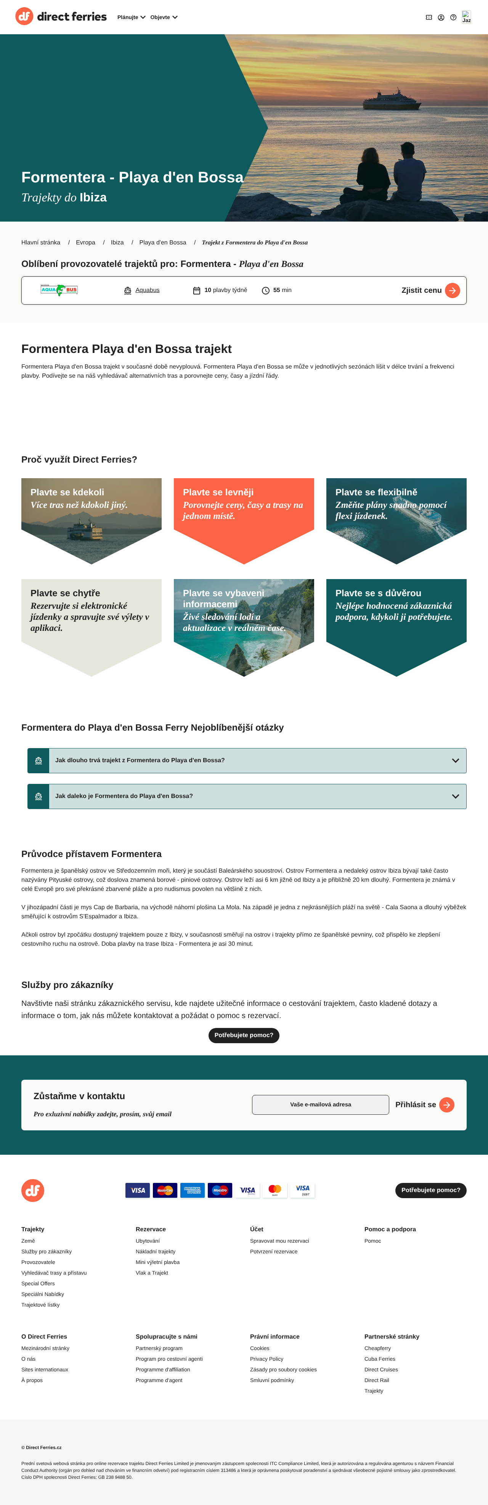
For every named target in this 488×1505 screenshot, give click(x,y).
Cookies (260, 1348)
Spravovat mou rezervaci (279, 1241)
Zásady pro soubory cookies (283, 1369)
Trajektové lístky (40, 1305)
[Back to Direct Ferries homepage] (61, 17)
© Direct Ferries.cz (41, 1447)
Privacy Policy (266, 1359)
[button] (247, 760)
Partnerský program (159, 1348)
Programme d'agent (159, 1380)
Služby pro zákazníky (46, 1251)
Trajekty (373, 1391)
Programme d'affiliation (163, 1369)
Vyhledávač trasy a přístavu (54, 1273)
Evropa (85, 242)
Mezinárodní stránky (45, 1348)
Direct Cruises (381, 1369)
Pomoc (372, 1241)
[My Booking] (429, 16)
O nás (28, 1359)
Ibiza (117, 242)
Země (28, 1241)
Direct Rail (376, 1380)
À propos (32, 1380)
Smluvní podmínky (272, 1380)
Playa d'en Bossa (162, 242)
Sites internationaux (44, 1369)
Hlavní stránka (40, 242)
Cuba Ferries (379, 1359)
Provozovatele (38, 1262)
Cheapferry (377, 1348)
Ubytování (148, 1241)
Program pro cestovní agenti (169, 1359)
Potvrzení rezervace (274, 1251)
